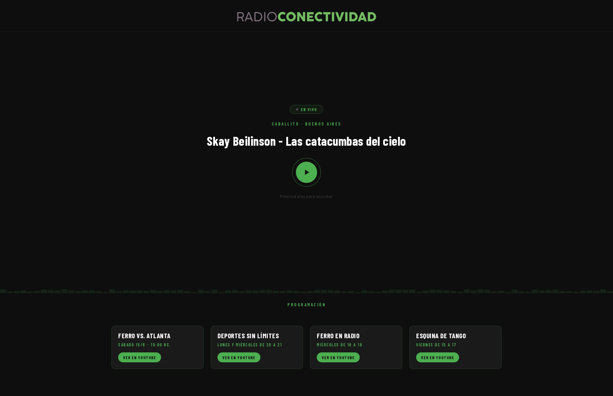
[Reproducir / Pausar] (306, 172)
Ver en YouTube (139, 357)
